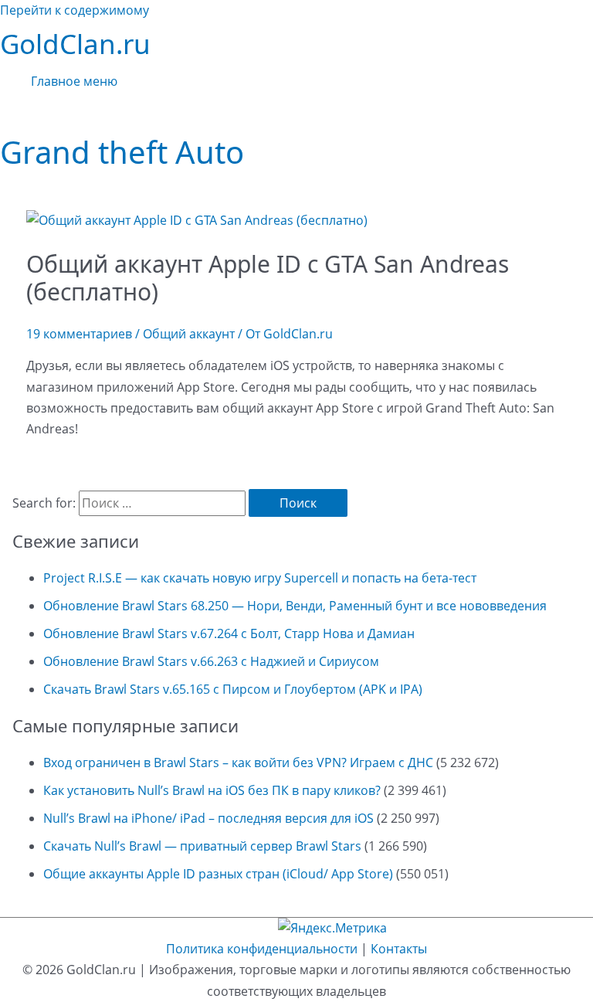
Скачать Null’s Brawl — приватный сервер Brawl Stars (202, 845)
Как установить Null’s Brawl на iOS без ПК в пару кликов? (212, 790)
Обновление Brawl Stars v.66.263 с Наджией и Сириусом (211, 661)
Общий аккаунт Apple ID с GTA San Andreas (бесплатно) (267, 277)
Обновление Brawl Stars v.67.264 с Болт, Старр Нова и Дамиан (229, 633)
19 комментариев (79, 333)
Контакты (399, 948)
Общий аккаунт (189, 333)
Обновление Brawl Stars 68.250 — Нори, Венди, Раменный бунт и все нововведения (295, 605)
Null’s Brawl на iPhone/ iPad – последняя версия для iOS (208, 818)
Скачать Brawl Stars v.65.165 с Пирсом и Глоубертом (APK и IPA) (232, 689)
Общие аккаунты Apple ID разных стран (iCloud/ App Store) (218, 873)
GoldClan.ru (75, 43)
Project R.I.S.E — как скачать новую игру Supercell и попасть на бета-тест (259, 577)
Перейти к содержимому (74, 10)
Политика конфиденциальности (261, 948)
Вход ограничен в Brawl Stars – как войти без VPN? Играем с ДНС (238, 762)
